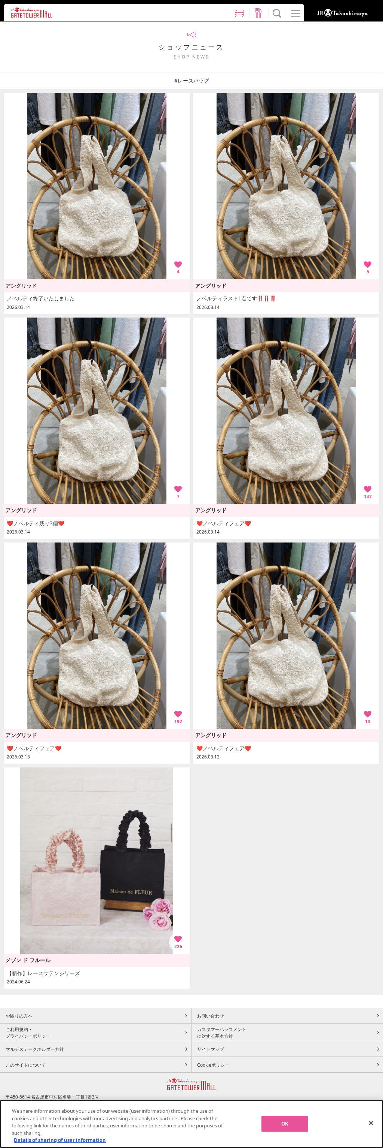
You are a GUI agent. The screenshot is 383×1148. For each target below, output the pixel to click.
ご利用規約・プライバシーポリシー (28, 1032)
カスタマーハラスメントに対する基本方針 (221, 1032)
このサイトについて (26, 1065)
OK (284, 1123)
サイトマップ (210, 1049)
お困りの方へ (19, 1016)
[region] (191, 1124)
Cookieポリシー (213, 1065)
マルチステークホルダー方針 (35, 1049)
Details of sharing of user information (60, 1140)
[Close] (371, 1123)
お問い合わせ (210, 1016)
